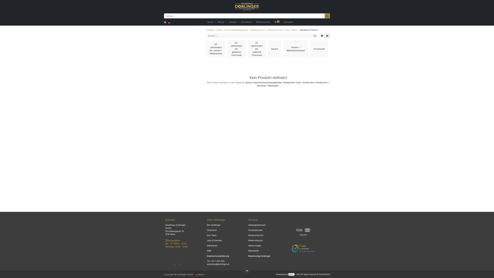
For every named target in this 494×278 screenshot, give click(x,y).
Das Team (212, 235)
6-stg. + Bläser (291, 30)
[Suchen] (327, 16)
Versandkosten (255, 230)
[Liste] (327, 35)
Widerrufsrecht (255, 240)
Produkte (210, 30)
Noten (219, 30)
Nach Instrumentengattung (236, 30)
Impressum (212, 245)
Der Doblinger (213, 225)
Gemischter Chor (275, 30)
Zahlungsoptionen (257, 225)
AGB (209, 250)
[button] (247, 270)
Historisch (212, 230)
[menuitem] (263, 22)
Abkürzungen (254, 245)
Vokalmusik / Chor (257, 30)
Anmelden (288, 22)
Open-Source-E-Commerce (316, 274)
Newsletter (253, 250)
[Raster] (322, 35)
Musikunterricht (255, 235)
